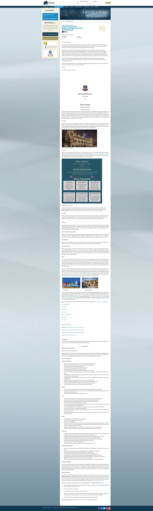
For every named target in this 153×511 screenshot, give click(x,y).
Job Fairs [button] (71, 6)
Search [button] (96, 6)
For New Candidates (46, 17)
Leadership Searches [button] (78, 6)
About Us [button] (46, 6)
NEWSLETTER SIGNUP (49, 38)
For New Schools (45, 13)
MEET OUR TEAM (50, 34)
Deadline (78, 36)
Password (94, 1)
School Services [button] (87, 6)
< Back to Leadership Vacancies (67, 25)
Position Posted (64, 36)
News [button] (92, 6)
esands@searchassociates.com (82, 499)
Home (44, 507)
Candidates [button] (66, 6)
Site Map (59, 507)
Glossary (55, 507)
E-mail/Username (84, 1)
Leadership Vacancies (59, 6)
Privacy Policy (49, 507)
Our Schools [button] (51, 6)
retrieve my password (90, 4)
